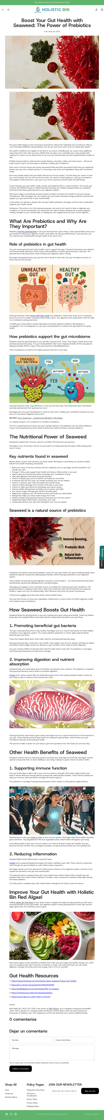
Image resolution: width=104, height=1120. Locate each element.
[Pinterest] (15, 1114)
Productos (9, 1093)
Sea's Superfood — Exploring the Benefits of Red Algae (40, 418)
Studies (12, 675)
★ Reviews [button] (102, 562)
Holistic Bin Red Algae (24, 902)
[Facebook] (6, 1114)
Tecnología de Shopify (59, 1114)
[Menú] (3, 10)
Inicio (7, 1090)
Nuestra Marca (11, 1097)
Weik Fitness (54, 1008)
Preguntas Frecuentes (36, 1090)
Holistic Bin (47, 1114)
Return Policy (32, 1099)
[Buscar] (8, 9)
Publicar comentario (20, 1069)
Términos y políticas (91, 1114)
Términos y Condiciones (32, 1094)
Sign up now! (90, 1091)
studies (23, 595)
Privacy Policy (32, 1103)
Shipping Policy (33, 1106)
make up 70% (36, 837)
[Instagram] (11, 1114)
